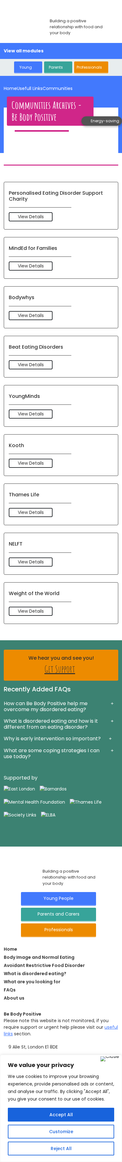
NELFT (16, 543)
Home (10, 88)
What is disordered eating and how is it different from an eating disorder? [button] (51, 724)
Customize (61, 1131)
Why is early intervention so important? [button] (52, 738)
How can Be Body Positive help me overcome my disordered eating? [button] (46, 706)
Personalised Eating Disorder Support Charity (56, 196)
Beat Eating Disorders (36, 347)
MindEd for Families (33, 248)
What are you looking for (32, 982)
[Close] (109, 1058)
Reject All (61, 1148)
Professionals (89, 67)
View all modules (24, 51)
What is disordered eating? (35, 973)
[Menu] (115, 51)
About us (14, 998)
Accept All (61, 1115)
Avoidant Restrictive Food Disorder (44, 965)
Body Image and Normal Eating (39, 957)
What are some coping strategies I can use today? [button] (51, 753)
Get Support (59, 669)
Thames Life (24, 494)
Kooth (16, 445)
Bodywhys (21, 297)
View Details (31, 217)
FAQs (10, 990)
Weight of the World (34, 593)
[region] (61, 1108)
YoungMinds (24, 396)
